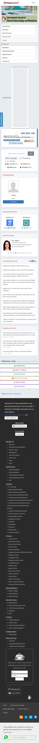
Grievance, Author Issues (15, 560)
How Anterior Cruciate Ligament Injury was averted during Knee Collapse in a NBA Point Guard (18, 275)
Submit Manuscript (8, 709)
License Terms (12, 539)
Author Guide (13, 622)
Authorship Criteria (14, 541)
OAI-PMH (12, 641)
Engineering (11, 524)
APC (10, 480)
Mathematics (12, 529)
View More (13, 202)
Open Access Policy (14, 544)
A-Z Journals (12, 487)
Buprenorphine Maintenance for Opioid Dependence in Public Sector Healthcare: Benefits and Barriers (19, 308)
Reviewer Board (13, 596)
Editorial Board (13, 593)
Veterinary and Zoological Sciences (19, 503)
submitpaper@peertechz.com (15, 415)
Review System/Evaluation (17, 625)
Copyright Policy (13, 557)
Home (5, 705)
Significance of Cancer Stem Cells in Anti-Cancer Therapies (17, 289)
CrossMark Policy (13, 563)
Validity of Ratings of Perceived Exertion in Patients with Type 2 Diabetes (19, 320)
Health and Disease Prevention (17, 511)
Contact (5, 712)
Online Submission (11, 418)
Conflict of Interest (14, 579)
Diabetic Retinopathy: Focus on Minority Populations (18, 270)
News (10, 460)
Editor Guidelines (14, 472)
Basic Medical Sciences (15, 489)
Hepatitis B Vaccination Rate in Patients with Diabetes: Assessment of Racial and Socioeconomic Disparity (19, 302)
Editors (5, 40)
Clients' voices (13, 450)
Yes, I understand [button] (19, 737)
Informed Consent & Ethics (16, 584)
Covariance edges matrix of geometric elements (17, 352)
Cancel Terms (12, 576)
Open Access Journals (17, 705)
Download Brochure (20, 426)
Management (13, 452)
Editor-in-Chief (7, 36)
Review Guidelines (13, 549)
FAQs (10, 463)
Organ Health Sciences (15, 516)
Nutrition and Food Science (16, 513)
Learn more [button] (8, 732)
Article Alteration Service (16, 477)
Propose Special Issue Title (17, 605)
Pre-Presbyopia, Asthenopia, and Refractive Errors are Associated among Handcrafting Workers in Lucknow (19, 335)
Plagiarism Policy (13, 555)
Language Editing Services (17, 643)
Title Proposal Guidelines (16, 608)
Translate (12, 161)
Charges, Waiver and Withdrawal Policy (20, 552)
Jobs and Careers (14, 455)
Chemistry (11, 521)
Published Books (14, 620)
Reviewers (6, 44)
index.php (17, 394)
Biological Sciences (14, 519)
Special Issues (13, 603)
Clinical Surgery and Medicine (17, 492)
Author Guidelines (14, 469)
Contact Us (19, 434)
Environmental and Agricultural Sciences (20, 500)
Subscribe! (19, 679)
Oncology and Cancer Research (17, 497)
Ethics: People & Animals (16, 582)
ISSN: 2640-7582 (28, 133)
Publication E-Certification (17, 646)
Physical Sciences (13, 532)
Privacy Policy (12, 547)
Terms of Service (13, 573)
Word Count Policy (14, 571)
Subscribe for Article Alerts (17, 447)
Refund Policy (12, 565)
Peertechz (9, 394)
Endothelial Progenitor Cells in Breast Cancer (16, 266)
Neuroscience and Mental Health (18, 495)
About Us (12, 444)
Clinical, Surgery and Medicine (11, 140)
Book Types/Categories (16, 628)
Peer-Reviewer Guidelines (16, 475)
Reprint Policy (12, 568)
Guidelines (12, 611)
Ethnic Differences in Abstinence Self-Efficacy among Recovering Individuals (19, 295)
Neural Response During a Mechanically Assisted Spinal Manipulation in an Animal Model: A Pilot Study (19, 314)
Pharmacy (11, 527)
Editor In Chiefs (13, 591)
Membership (13, 634)
